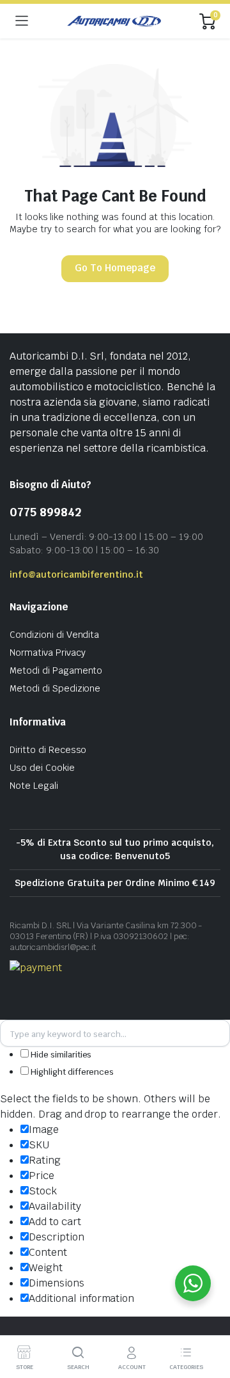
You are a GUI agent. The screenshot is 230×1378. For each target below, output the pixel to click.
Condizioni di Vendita (54, 634)
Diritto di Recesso (48, 750)
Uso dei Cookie (42, 767)
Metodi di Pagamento (56, 670)
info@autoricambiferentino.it (76, 574)
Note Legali (34, 785)
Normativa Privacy (48, 652)
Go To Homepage (115, 268)
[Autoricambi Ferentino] (114, 21)
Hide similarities (60, 1054)
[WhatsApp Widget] (193, 1283)
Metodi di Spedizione (55, 688)
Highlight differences (71, 1071)
